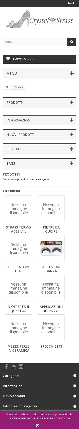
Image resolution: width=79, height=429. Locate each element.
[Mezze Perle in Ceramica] (18, 327)
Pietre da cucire (51, 229)
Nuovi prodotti (20, 134)
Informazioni (19, 120)
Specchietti (51, 346)
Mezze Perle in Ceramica (19, 348)
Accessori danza (51, 269)
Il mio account (14, 396)
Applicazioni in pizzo (51, 308)
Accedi (71, 3)
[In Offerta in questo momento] (18, 288)
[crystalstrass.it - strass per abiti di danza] (39, 19)
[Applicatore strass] (18, 248)
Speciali (13, 149)
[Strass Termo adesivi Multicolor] (18, 208)
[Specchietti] (51, 327)
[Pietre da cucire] (51, 208)
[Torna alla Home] (6, 87)
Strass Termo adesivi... (18, 229)
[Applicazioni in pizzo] (51, 288)
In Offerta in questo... (18, 308)
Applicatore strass (18, 269)
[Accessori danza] (51, 248)
